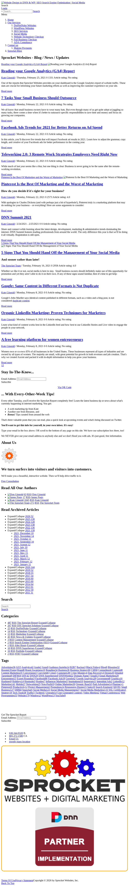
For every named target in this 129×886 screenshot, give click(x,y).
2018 (29, 573)
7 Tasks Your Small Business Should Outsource (38, 98)
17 (24, 497)
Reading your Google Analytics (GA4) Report (24, 64)
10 (9, 648)
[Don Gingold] (15, 494)
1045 (26, 500)
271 (32, 503)
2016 (29, 578)
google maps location (19, 741)
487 (9, 622)
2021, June (21, 550)
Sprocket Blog (15, 51)
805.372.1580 (16, 736)
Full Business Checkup (25, 39)
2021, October (22, 539)
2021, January (22, 564)
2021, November (24, 536)
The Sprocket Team (11, 265)
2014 (29, 584)
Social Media (20, 34)
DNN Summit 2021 (16, 217)
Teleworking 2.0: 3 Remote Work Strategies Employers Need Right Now (59, 154)
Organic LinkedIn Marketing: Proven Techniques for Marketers (53, 313)
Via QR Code (64, 387)
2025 (30, 519)
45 (9, 637)
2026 (29, 516)
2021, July (20, 547)
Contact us (13, 45)
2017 (29, 575)
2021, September (24, 541)
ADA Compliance (23, 42)
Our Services (14, 22)
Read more (6, 91)
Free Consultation (10, 481)
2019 (29, 570)
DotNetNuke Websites (25, 25)
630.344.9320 (16, 733)
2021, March (22, 558)
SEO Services (21, 31)
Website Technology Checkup (29, 36)
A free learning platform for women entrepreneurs (42, 339)
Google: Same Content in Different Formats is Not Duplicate (50, 286)
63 (25, 494)
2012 (29, 590)
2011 (29, 592)
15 (9, 634)
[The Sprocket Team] (19, 503)
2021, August (22, 544)
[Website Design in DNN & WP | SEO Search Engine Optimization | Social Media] (43, 2)
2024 (30, 522)
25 (9, 628)
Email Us (13, 738)
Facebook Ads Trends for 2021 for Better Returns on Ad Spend (51, 127)
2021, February (23, 561)
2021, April (21, 556)
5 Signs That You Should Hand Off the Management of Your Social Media (38, 243)
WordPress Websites (24, 28)
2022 (30, 527)
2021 (30, 530)
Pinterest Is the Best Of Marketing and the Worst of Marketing (32, 177)
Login (4, 8)
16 (9, 651)
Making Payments (23, 48)
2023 (30, 524)
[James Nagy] (15, 497)
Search (36, 11)
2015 (29, 581)
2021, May (21, 553)
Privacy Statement (24, 880)
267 (9, 625)
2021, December (24, 533)
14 (9, 631)
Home (11, 19)
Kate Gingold (8, 77)
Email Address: (8, 379)
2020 (30, 567)
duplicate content (21, 300)
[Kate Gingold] (16, 500)
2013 (29, 587)
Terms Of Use (8, 880)
